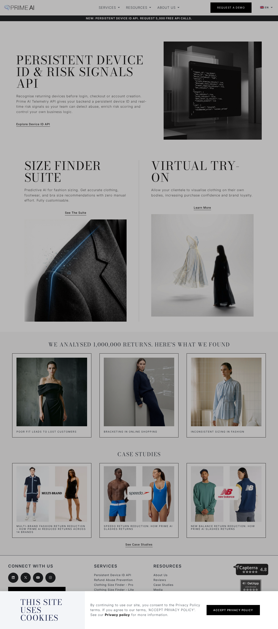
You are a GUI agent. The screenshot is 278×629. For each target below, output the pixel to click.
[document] (139, 314)
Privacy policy (117, 615)
